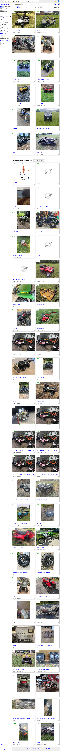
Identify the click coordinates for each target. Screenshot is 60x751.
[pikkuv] (15, 7)
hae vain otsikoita (4, 8)
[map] (20, 7)
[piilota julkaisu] (34, 32)
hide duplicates (4, 13)
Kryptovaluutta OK (5, 37)
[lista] (13, 7)
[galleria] (18, 7)
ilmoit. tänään (4, 11)
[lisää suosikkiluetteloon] (13, 32)
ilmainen (3, 21)
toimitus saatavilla (5, 38)
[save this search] (58, 4)
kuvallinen (3, 10)
